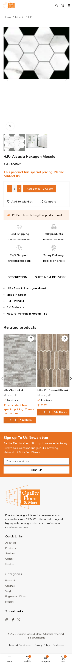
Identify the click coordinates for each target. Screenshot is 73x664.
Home (7, 17)
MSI (49, 395)
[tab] (17, 277)
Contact (10, 564)
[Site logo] (9, 5)
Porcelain (10, 580)
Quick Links (14, 536)
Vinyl (8, 591)
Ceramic (10, 585)
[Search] (57, 5)
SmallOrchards (36, 637)
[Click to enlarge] (10, 126)
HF (30, 17)
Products (10, 548)
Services (10, 553)
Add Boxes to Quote (40, 188)
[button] (7, 79)
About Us (10, 542)
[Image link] (23, 496)
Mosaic (19, 17)
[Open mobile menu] (69, 5)
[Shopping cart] (63, 5)
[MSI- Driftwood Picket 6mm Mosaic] (53, 360)
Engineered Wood (16, 596)
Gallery (9, 558)
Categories (13, 574)
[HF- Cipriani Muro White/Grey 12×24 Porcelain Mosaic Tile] (20, 360)
